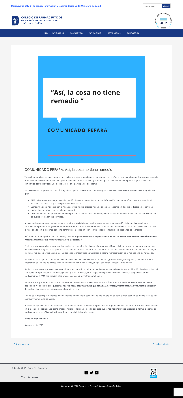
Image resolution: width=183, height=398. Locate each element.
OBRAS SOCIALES (115, 33)
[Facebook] (86, 373)
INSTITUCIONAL (58, 33)
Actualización (95, 33)
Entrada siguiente (162, 344)
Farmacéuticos (76, 33)
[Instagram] (97, 373)
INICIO (46, 33)
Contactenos (133, 33)
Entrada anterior (20, 344)
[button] (65, 33)
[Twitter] (91, 373)
